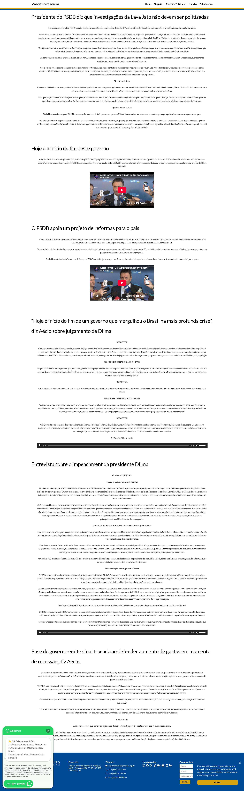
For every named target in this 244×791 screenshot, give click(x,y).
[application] (122, 445)
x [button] (240, 762)
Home (148, 4)
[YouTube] (163, 765)
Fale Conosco (206, 4)
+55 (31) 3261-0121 (117, 773)
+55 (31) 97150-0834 (117, 777)
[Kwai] (158, 765)
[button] (48, 731)
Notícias (193, 4)
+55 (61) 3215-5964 (117, 769)
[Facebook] (147, 765)
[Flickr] (167, 765)
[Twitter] (151, 765)
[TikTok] (155, 765)
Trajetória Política (174, 4)
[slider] (202, 445)
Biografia (158, 4)
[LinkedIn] (170, 765)
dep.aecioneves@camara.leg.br (121, 765)
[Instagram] (144, 765)
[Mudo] (197, 445)
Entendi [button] (217, 782)
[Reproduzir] (40, 445)
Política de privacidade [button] (207, 775)
